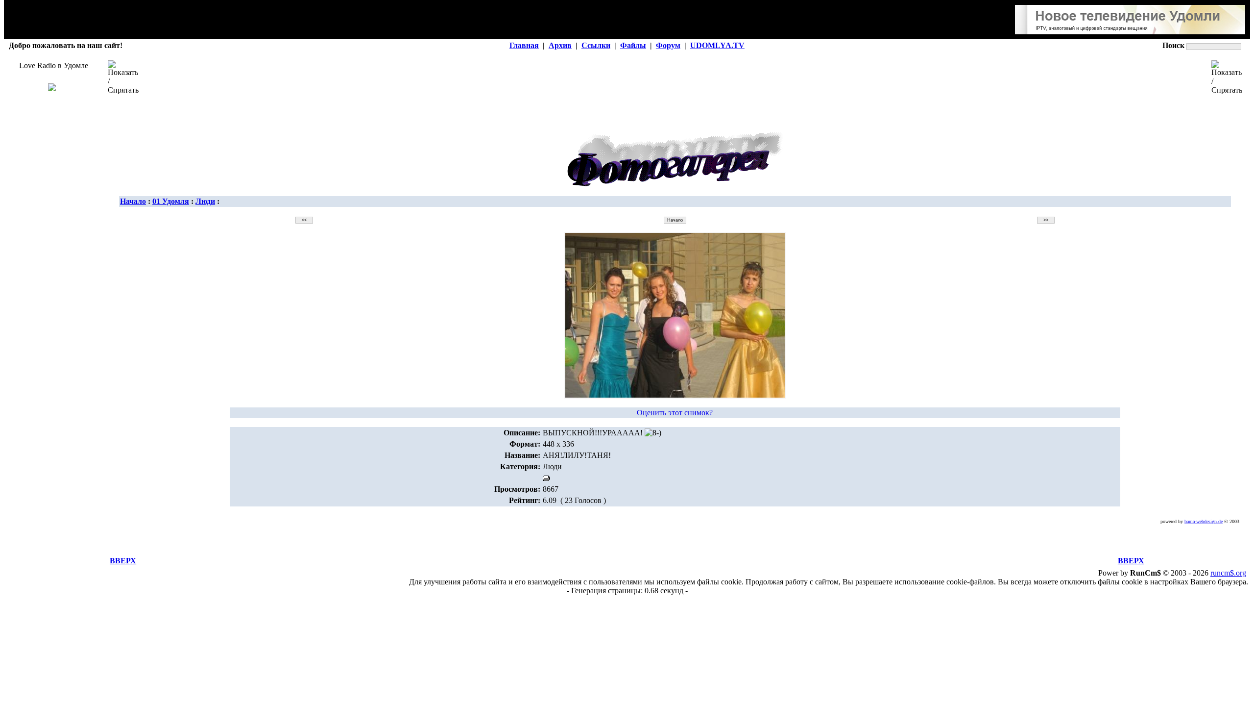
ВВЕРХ (123, 560)
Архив (560, 45)
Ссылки (595, 45)
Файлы (633, 45)
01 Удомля (170, 201)
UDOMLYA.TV (717, 45)
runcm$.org (1228, 573)
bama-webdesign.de (1203, 521)
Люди (205, 201)
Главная (524, 45)
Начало (133, 201)
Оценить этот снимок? (675, 412)
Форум (668, 45)
